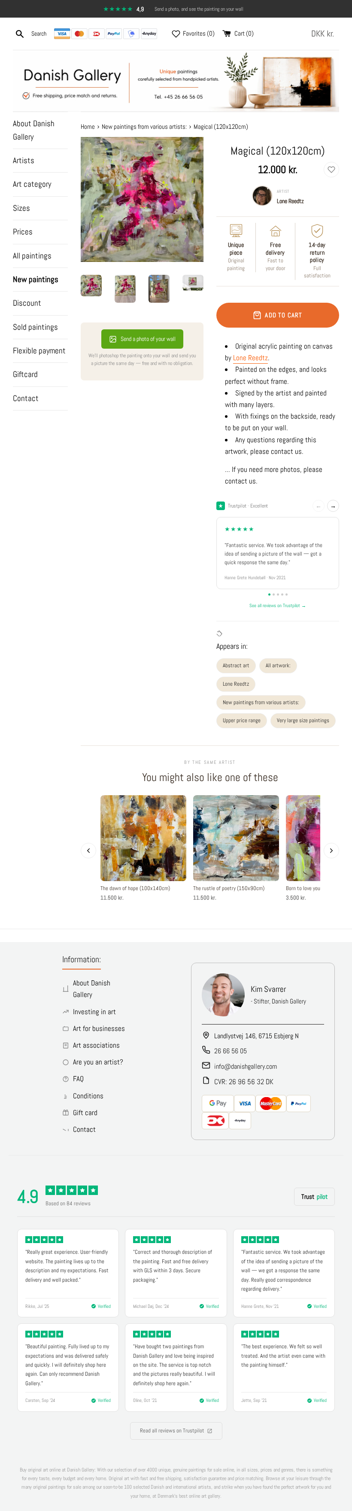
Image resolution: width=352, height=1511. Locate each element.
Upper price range (242, 720)
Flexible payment (39, 350)
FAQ (78, 1078)
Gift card (85, 1112)
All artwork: (278, 665)
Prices (23, 231)
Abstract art (236, 665)
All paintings (32, 255)
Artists (23, 160)
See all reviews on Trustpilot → (277, 605)
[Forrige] (88, 850)
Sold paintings (35, 327)
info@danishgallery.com (245, 1066)
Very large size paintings (303, 720)
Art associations (96, 1045)
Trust (314, 1196)
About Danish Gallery (34, 130)
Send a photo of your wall (148, 339)
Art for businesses (99, 1028)
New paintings (35, 279)
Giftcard (25, 374)
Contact (26, 398)
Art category (32, 184)
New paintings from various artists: (261, 702)
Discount (27, 303)
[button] (324, 33)
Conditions (88, 1096)
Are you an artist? (98, 1062)
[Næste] (331, 850)
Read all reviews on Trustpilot (172, 1430)
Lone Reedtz (290, 201)
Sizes (21, 208)
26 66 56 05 (230, 1050)
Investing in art (94, 1011)
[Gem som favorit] (331, 169)
